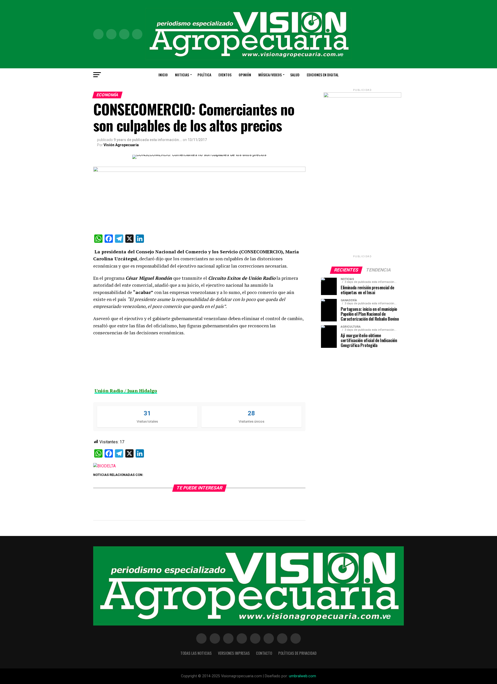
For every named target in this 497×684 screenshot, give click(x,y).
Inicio (163, 74)
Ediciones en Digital (323, 74)
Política (204, 74)
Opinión (245, 74)
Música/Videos (270, 74)
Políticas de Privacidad (297, 653)
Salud (294, 74)
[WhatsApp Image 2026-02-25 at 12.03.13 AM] (362, 96)
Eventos (224, 74)
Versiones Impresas (234, 653)
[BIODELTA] (104, 466)
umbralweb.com (302, 676)
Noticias (182, 74)
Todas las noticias (196, 653)
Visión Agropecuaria (121, 145)
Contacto (264, 653)
